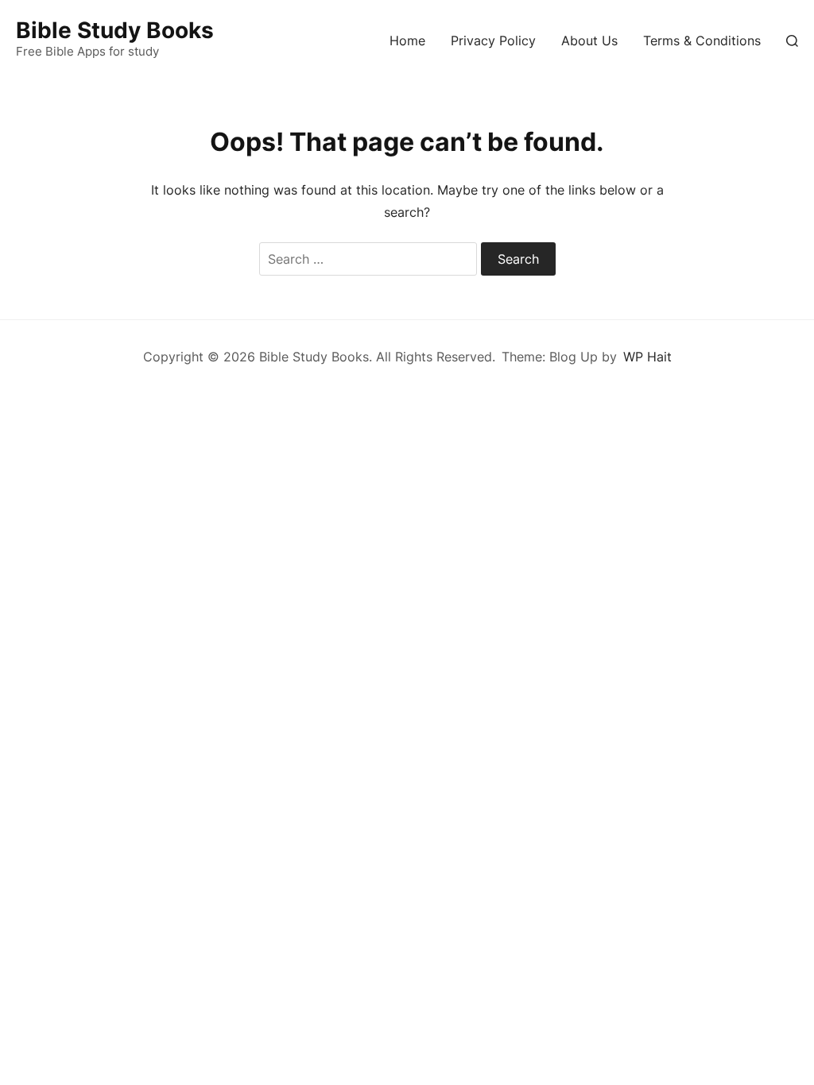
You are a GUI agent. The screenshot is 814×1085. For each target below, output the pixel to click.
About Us (589, 40)
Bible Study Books (115, 30)
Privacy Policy (493, 40)
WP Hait (647, 357)
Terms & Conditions (702, 40)
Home (407, 40)
